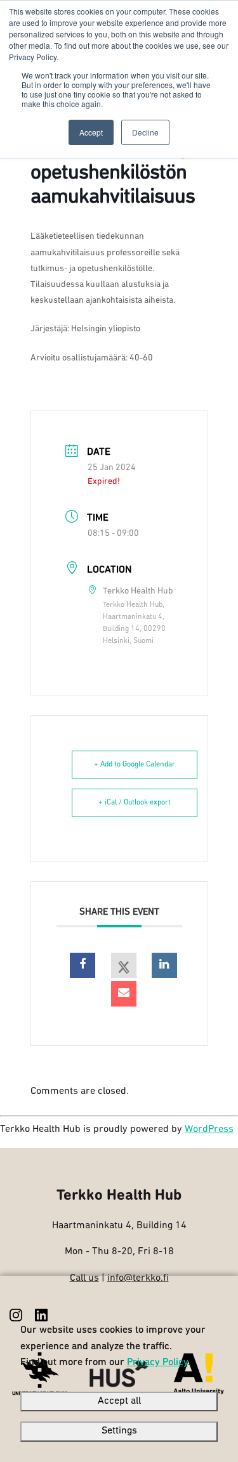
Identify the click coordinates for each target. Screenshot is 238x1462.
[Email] (123, 994)
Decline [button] (145, 132)
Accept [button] (91, 132)
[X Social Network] (123, 965)
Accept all (119, 1401)
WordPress (209, 1129)
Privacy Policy (157, 1362)
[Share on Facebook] (82, 965)
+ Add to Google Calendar (134, 764)
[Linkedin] (164, 965)
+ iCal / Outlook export (134, 802)
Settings (119, 1431)
